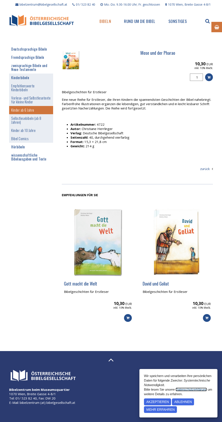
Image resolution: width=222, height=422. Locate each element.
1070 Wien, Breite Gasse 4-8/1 (189, 4)
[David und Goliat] (176, 242)
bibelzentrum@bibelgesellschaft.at (43, 4)
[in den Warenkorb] (209, 77)
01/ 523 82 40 (85, 4)
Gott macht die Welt (80, 283)
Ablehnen (183, 402)
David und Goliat (156, 283)
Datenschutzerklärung (191, 389)
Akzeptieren (157, 402)
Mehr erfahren (160, 409)
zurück (205, 169)
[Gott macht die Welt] (98, 242)
